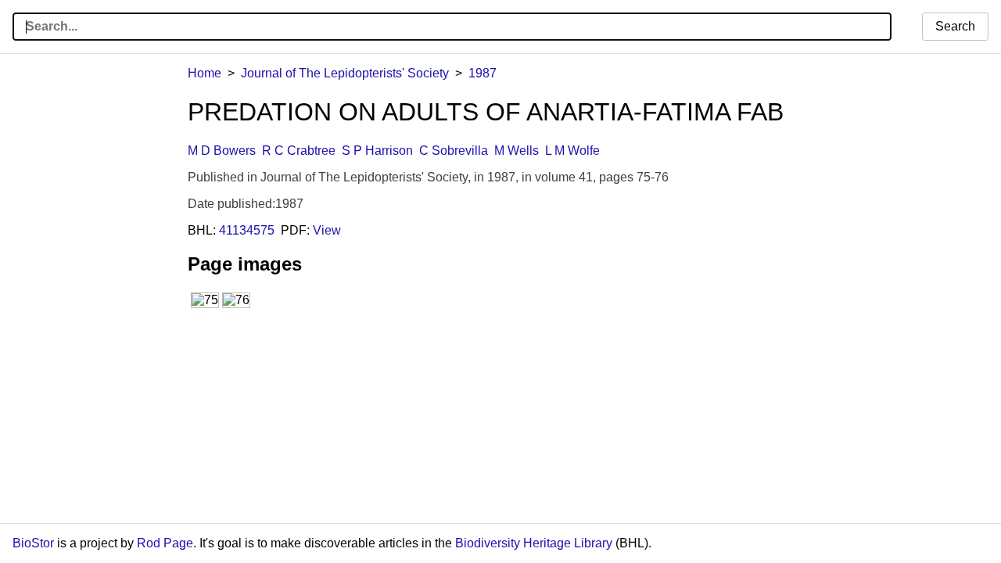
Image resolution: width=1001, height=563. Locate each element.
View (327, 230)
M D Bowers (222, 150)
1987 (482, 73)
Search (955, 26)
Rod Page (165, 543)
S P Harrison (377, 150)
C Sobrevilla (453, 150)
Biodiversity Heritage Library (533, 543)
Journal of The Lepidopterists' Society (345, 73)
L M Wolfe (572, 150)
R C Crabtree (298, 150)
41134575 (246, 230)
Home (204, 73)
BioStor (33, 543)
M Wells (516, 150)
